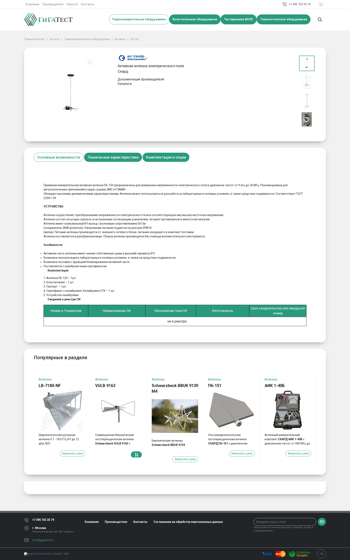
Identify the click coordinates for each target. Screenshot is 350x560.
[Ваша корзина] (321, 4)
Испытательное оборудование (195, 19)
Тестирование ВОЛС (238, 19)
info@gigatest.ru (43, 540)
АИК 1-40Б (275, 385)
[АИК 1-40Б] (288, 410)
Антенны (45, 379)
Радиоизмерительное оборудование (139, 19)
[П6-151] (231, 410)
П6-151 (214, 385)
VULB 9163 (105, 385)
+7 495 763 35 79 (43, 519)
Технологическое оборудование (283, 19)
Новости (72, 4)
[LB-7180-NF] (62, 410)
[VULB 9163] (118, 410)
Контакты (87, 4)
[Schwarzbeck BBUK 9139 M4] (175, 416)
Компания (32, 4)
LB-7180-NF (50, 385)
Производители (53, 4)
